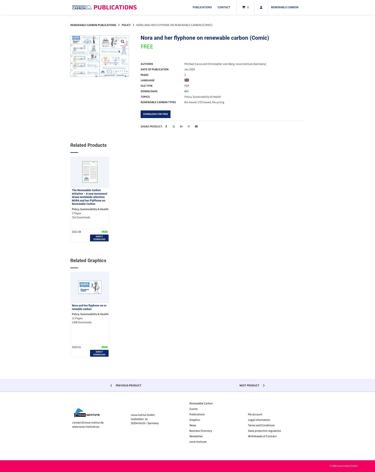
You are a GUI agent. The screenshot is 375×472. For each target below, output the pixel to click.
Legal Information (259, 419)
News (192, 425)
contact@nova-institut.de (88, 422)
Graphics (194, 419)
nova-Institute (198, 441)
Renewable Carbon (284, 7)
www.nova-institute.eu (85, 426)
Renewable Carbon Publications (93, 25)
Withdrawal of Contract (262, 436)
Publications (202, 7)
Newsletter (196, 436)
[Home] (104, 7)
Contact (224, 7)
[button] (122, 41)
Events (193, 408)
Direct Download (99, 237)
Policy (126, 25)
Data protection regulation (264, 430)
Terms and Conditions (261, 425)
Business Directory (200, 430)
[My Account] (261, 7)
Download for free (155, 114)
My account (255, 414)
